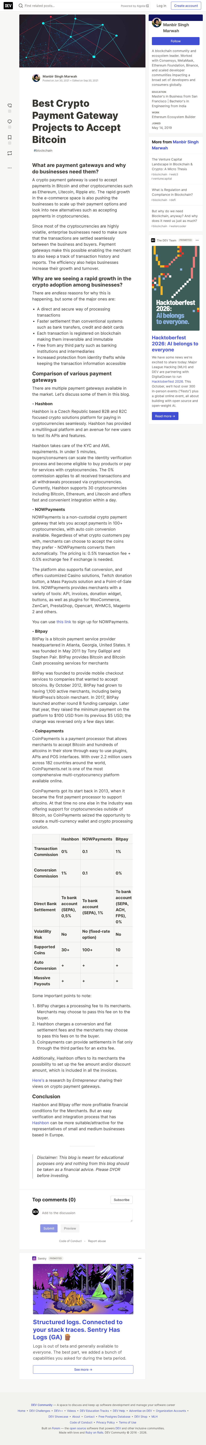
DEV (118, 1428)
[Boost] (9, 153)
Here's (38, 1080)
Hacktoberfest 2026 (167, 381)
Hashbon (40, 1122)
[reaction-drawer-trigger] (9, 107)
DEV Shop (140, 1416)
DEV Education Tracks (94, 1410)
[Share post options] (10, 168)
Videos (71, 1410)
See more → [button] (83, 1369)
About (76, 1416)
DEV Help (119, 1410)
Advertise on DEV (140, 1410)
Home (21, 1410)
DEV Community (42, 1405)
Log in (161, 6)
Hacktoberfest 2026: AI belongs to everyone (175, 344)
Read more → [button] (165, 416)
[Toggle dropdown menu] (140, 1258)
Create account (186, 6)
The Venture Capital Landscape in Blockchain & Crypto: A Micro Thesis (172, 168)
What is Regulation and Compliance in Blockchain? (172, 195)
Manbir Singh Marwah (60, 76)
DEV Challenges (39, 1410)
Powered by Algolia (133, 5)
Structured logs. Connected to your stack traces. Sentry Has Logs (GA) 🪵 (78, 1329)
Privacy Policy (105, 1422)
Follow (176, 41)
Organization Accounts (171, 1410)
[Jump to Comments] (9, 123)
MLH (154, 1416)
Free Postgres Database (114, 1416)
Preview (70, 1228)
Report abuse (97, 1241)
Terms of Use (127, 1422)
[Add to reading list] (9, 139)
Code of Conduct (70, 1241)
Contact (89, 1416)
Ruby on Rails (94, 1432)
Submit (48, 1228)
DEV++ (58, 1410)
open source (78, 1428)
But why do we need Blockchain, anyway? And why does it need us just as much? (174, 218)
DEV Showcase (58, 1416)
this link (64, 621)
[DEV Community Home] (8, 6)
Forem (56, 1428)
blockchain (43, 150)
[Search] (21, 5)
